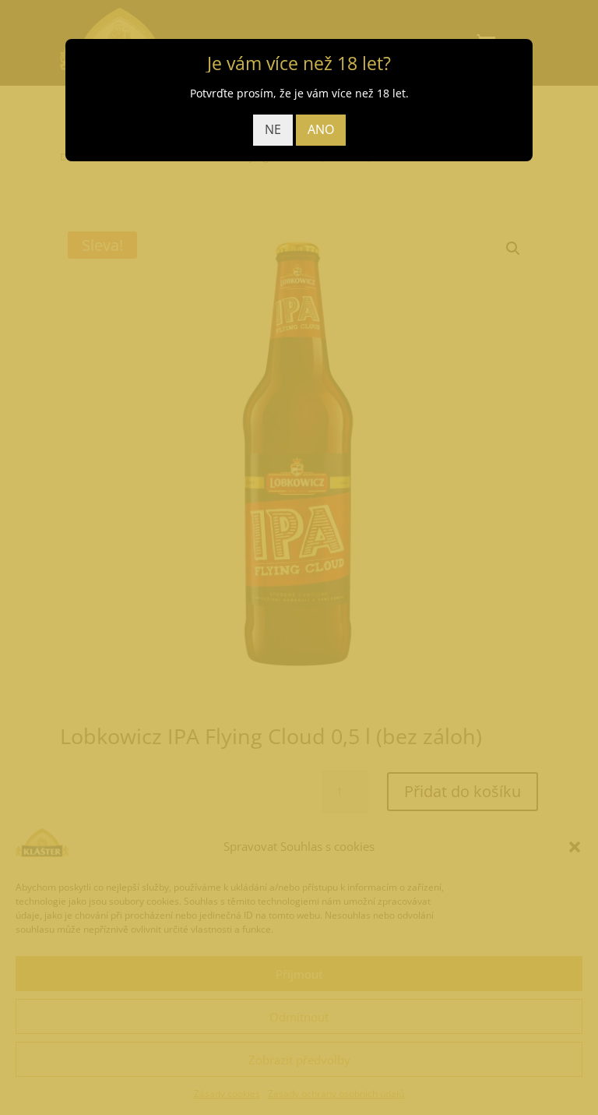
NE (273, 129)
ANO (321, 129)
